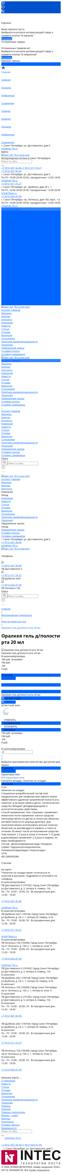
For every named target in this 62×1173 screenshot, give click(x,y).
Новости (6, 224)
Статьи (5, 228)
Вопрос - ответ (9, 1115)
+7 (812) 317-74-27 (11, 575)
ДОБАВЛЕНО (8, 678)
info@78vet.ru (9, 936)
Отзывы (5, 231)
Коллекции (7, 1121)
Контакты (6, 269)
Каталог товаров (10, 259)
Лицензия (7, 243)
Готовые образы (10, 1124)
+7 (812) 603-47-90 (11, 584)
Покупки (6, 1109)
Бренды (5, 265)
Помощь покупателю (13, 1112)
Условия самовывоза (13, 253)
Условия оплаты (10, 250)
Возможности (9, 1128)
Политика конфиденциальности (19, 240)
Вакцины (6, 262)
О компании (8, 1080)
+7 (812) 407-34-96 (11, 542)
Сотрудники (8, 237)
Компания (7, 272)
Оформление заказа (12, 297)
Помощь (6, 1106)
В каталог (6, 38)
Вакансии (6, 234)
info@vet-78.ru (9, 148)
